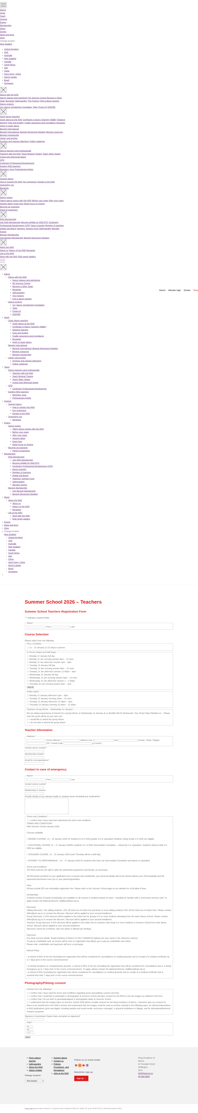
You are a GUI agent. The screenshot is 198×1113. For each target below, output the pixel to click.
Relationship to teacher (35, 790)
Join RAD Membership (10, 222)
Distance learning (20, 330)
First (48, 627)
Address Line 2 (87, 740)
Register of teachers (54, 225)
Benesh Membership (9, 235)
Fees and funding (16, 123)
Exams (3, 22)
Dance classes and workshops (14, 98)
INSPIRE (51, 107)
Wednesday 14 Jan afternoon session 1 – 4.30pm (52, 681)
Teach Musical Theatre (31, 154)
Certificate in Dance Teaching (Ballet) (40, 120)
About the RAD (7, 247)
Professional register (24, 169)
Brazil (6, 80)
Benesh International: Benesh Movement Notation (23, 132)
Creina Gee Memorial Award (13, 157)
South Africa (9, 65)
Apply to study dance (9, 126)
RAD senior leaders (27, 256)
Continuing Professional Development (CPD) (32, 466)
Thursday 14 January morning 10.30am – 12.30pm (52, 705)
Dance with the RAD (9, 95)
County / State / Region (149, 740)
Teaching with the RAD (10, 154)
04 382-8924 (144, 1076)
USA (6, 52)
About (2, 28)
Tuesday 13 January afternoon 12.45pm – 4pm (50, 701)
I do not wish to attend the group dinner (47, 722)
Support (3, 19)
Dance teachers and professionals (15, 151)
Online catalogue (37, 141)
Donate (187, 290)
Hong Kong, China (12, 74)
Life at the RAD (7, 253)
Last (73, 627)
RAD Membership (8, 219)
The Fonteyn (33, 101)
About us (4, 250)
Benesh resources (54, 132)
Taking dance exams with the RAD (15, 200)
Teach (2, 16)
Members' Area (7, 169)
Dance (3, 10)
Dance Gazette (38, 225)
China (6, 71)
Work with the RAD (8, 256)
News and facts (7, 35)
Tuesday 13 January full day (42, 665)
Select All (30, 687)
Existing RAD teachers (10, 166)
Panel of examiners (9, 210)
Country (98, 743)
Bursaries (10, 101)
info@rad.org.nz (145, 1073)
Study (2, 13)
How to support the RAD (11, 182)
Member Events (19, 485)
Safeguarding (21, 101)
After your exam (56, 200)
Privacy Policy (29, 1108)
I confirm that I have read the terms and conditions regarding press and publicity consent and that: (74, 993)
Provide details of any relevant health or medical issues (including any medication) (62, 796)
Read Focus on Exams (34, 204)
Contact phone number (36, 748)
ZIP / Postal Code (54, 743)
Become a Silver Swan (22, 286)
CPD (2, 160)
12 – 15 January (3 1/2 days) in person (47, 647)
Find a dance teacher (49, 101)
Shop (2, 38)
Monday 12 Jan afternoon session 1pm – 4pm (50, 662)
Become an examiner (9, 207)
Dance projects (7, 104)
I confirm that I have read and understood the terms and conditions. (60, 820)
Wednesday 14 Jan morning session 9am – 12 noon (53, 678)
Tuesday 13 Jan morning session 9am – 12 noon (51, 668)
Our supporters (30, 182)
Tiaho (35, 107)
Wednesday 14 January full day (43, 674)
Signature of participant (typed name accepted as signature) (53, 1016)
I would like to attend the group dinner (46, 719)
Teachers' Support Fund (27, 228)
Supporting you (7, 185)
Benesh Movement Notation (36, 238)
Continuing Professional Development (17, 163)
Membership (5, 25)
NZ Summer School (37, 98)
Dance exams (6, 197)
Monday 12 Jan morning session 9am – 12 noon (51, 659)
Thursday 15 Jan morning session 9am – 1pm (50, 684)
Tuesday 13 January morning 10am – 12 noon (50, 698)
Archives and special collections (14, 141)
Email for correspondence (37, 760)
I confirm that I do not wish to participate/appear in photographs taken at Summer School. (70, 999)
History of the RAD (17, 250)
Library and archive (9, 138)
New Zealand (6, 44)
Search (162, 290)
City (116, 740)
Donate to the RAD (46, 182)
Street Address (53, 740)
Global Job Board (8, 228)
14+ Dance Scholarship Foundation (16, 107)
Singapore (8, 83)
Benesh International (9, 129)
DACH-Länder (10, 77)
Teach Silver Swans (52, 154)
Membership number (35, 754)
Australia (8, 55)
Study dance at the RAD (11, 120)
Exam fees (18, 204)
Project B (42, 107)
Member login (174, 290)
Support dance (6, 179)
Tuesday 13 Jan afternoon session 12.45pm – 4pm (52, 671)
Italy (6, 68)
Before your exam (40, 200)
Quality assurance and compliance (40, 123)
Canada (7, 61)
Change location (33, 1075)
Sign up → (81, 1078)
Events (3, 31)
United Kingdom (11, 49)
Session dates (6, 204)
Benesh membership (9, 135)
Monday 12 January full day (42, 656)
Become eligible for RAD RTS (34, 222)
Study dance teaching (10, 116)
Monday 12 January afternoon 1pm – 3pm (48, 695)
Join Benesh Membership (11, 238)
